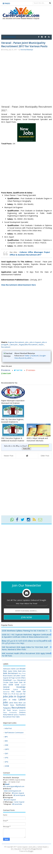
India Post (8, 728)
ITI (12, 694)
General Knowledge (14, 687)
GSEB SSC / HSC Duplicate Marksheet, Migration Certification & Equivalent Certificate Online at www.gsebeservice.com (26, 635)
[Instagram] (29, 520)
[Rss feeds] (48, 36)
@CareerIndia (17, 804)
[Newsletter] (41, 520)
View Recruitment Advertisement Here (18, 285)
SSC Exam (7, 710)
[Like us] (38, 36)
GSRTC (7, 749)
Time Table (16, 717)
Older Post (45, 455)
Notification (21, 705)
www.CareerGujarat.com (12, 791)
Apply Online (12, 671)
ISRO (6, 741)
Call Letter (16, 676)
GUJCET (23, 685)
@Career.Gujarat (10, 800)
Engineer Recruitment (16, 342)
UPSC (6, 758)
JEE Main (16, 694)
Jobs (26, 342)
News (12, 705)
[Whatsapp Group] (13, 520)
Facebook (34, 356)
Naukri (41, 344)
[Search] (50, 3)
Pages (7, 3)
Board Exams (7, 676)
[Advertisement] (26, 77)
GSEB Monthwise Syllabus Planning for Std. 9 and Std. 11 (24, 630)
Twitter (27, 356)
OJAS (6, 753)
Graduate (6, 689)
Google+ (43, 356)
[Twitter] (23, 520)
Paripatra (7, 708)
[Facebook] (18, 520)
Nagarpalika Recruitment (28, 344)
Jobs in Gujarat (35, 342)
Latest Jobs (14, 344)
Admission (6, 669)
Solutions (22, 712)
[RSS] (35, 520)
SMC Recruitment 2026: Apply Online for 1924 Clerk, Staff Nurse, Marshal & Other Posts (25, 648)
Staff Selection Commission (14, 733)
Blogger (30, 851)
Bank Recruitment (10, 673)
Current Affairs (20, 678)
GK (25, 682)
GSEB (11, 684)
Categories (10, 37)
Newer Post (8, 455)
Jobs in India (9, 699)
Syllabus (16, 715)
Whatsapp (7, 373)
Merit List (22, 703)
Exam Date (18, 682)
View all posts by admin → (24, 358)
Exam (11, 682)
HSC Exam (16, 691)
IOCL (9, 694)
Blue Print (22, 673)
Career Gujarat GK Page (14, 677)
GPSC (5, 685)
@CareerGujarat (19, 795)
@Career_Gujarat (18, 793)
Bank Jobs (22, 671)
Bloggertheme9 (36, 849)
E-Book (14, 680)
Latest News (13, 703)
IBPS (6, 737)
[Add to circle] (41, 36)
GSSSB (17, 685)
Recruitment (5, 347)
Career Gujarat (19, 802)
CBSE (6, 745)
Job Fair (23, 694)
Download (7, 680)
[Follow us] (45, 36)
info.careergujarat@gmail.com (13, 785)
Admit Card (15, 669)
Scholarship (13, 712)
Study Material (8, 715)
